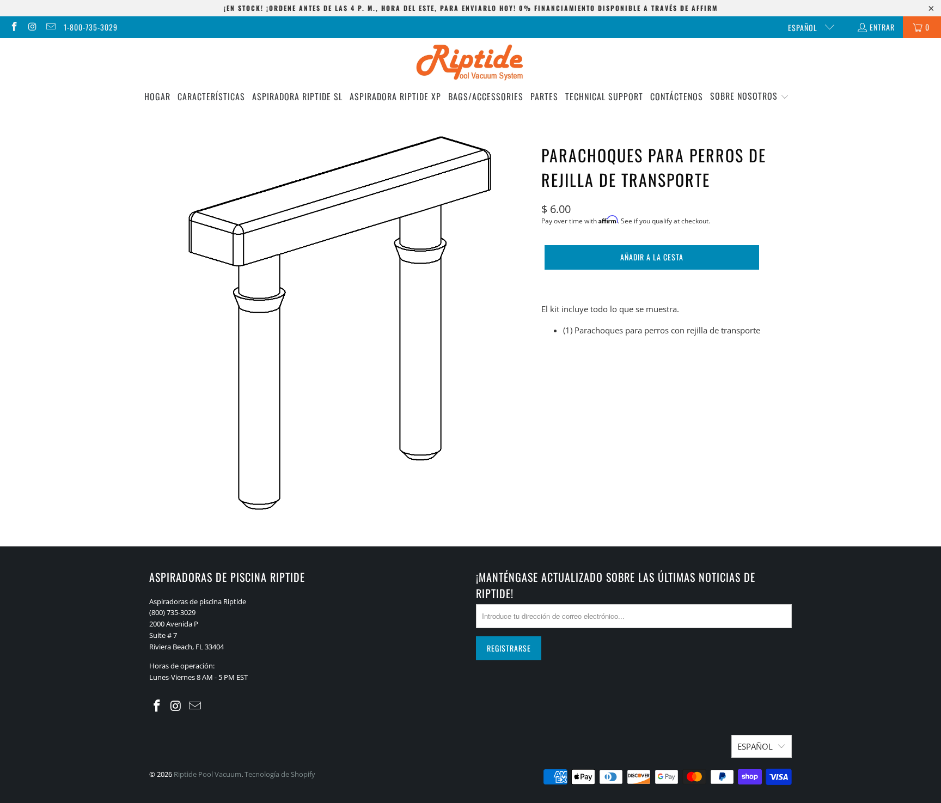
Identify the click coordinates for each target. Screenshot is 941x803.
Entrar (882, 27)
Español (804, 27)
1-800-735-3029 (91, 27)
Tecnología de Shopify (280, 774)
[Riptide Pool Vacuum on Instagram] (32, 27)
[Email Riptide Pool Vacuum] (50, 27)
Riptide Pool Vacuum (207, 774)
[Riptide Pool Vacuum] (471, 63)
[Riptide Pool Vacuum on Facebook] (13, 27)
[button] (749, 97)
